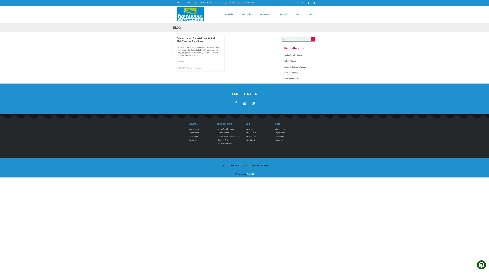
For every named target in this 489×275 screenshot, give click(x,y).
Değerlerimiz (194, 136)
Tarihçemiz (193, 140)
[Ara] (313, 39)
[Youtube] (314, 3)
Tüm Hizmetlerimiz (292, 79)
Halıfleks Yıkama (291, 73)
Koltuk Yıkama (290, 61)
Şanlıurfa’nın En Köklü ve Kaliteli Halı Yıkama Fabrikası (196, 40)
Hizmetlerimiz (265, 14)
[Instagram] (308, 3)
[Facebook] (297, 3)
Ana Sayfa (229, 14)
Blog (297, 14)
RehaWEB (250, 174)
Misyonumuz (194, 129)
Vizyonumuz (194, 133)
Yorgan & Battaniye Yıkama (295, 67)
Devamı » (180, 61)
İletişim (310, 14)
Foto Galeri (283, 14)
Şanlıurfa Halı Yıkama (293, 55)
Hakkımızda (246, 14)
